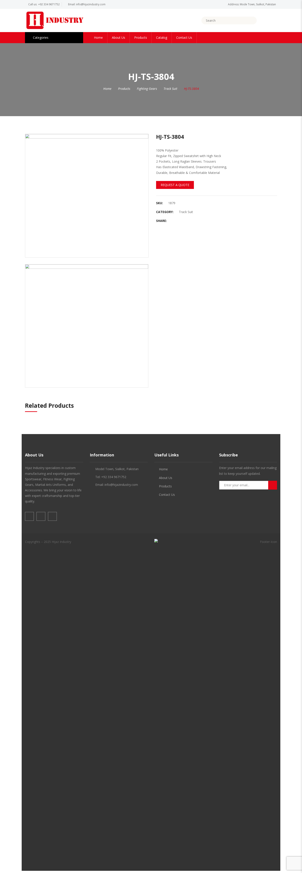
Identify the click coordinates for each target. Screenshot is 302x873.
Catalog (161, 37)
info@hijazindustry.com (90, 4)
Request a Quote (175, 185)
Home (98, 37)
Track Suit (170, 89)
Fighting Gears (147, 89)
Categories (40, 37)
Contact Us (184, 37)
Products (140, 37)
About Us (118, 37)
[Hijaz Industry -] (54, 20)
